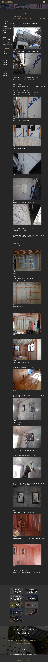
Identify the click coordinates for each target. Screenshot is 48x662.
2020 (4, 62)
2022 (4, 58)
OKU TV (31, 605)
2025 (4, 53)
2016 (4, 69)
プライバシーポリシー (26, 658)
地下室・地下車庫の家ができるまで (31, 591)
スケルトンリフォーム (6, 21)
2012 (4, 77)
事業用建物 (16, 612)
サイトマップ (20, 658)
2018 (4, 66)
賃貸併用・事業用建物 (6, 44)
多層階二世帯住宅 (31, 598)
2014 (4, 73)
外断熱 (4, 32)
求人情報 (16, 619)
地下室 (16, 16)
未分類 (4, 37)
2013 (4, 75)
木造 (3, 35)
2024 (4, 55)
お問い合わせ (24, 649)
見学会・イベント (6, 42)
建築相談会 (16, 605)
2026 (4, 51)
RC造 (4, 19)
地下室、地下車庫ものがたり (16, 591)
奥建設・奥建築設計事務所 (9, 1)
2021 (4, 60)
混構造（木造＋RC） (19, 16)
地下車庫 (4, 30)
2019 (4, 64)
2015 (4, 71)
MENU (44, 2)
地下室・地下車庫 (6, 28)
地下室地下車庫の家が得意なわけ (16, 598)
